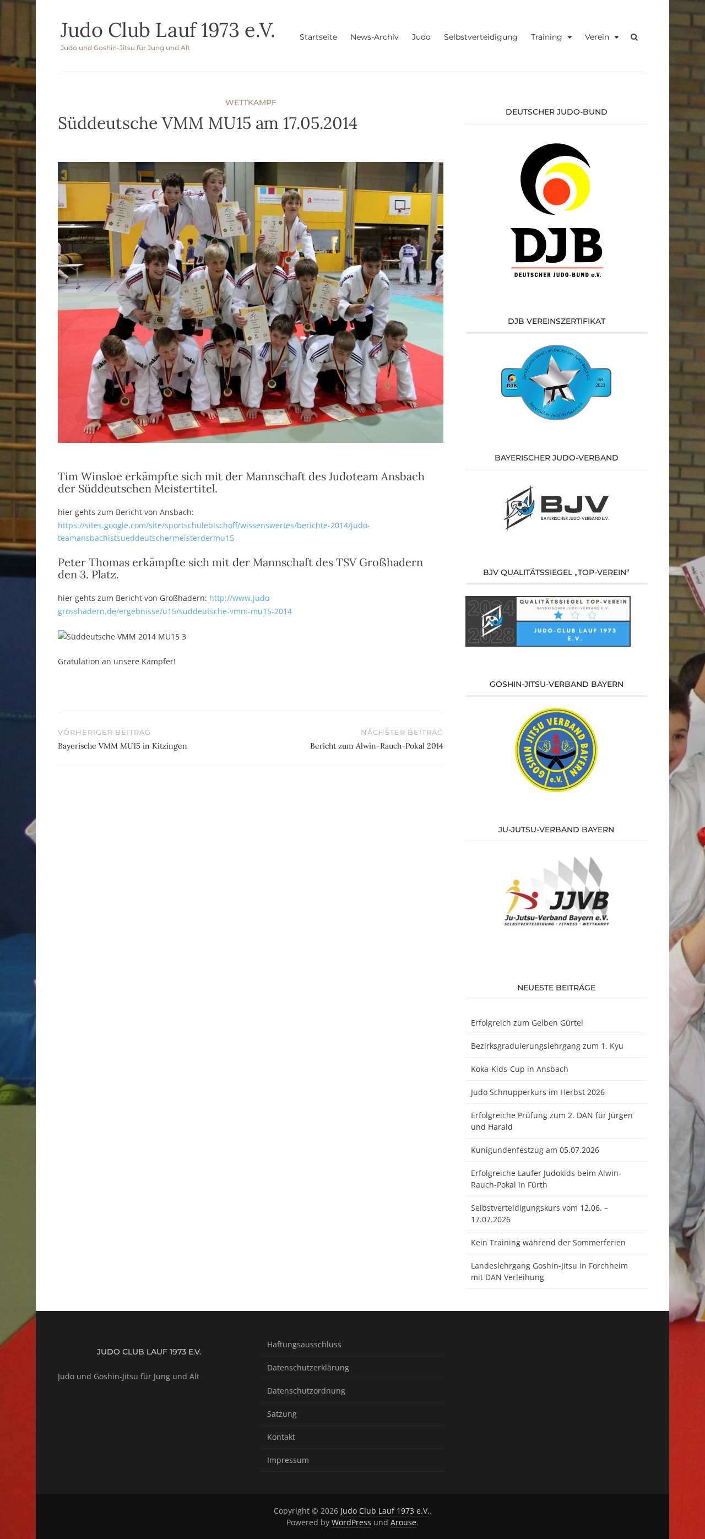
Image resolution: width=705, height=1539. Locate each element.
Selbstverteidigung (481, 37)
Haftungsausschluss (304, 1344)
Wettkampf (250, 102)
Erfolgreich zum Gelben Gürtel (527, 1022)
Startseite (318, 37)
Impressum (288, 1460)
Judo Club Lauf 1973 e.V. (168, 29)
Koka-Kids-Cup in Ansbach (519, 1069)
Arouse (403, 1522)
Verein (597, 37)
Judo (421, 37)
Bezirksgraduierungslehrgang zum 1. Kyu (547, 1046)
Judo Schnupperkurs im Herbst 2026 (538, 1092)
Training (546, 37)
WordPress (351, 1522)
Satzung (282, 1413)
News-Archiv (374, 37)
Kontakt (281, 1437)
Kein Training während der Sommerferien (548, 1242)
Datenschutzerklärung (308, 1367)
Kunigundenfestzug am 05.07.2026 (535, 1150)
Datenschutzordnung (306, 1390)
